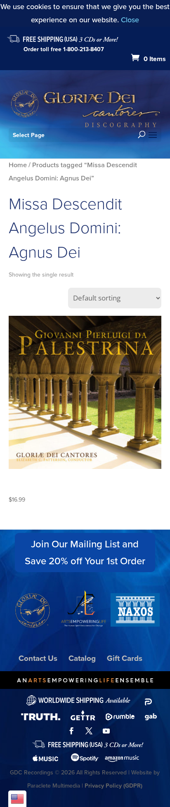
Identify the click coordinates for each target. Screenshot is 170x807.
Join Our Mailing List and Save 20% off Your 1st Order (85, 552)
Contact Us (38, 658)
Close (130, 19)
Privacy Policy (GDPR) (113, 785)
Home (18, 165)
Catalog (82, 658)
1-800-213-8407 (83, 49)
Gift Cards (124, 658)
